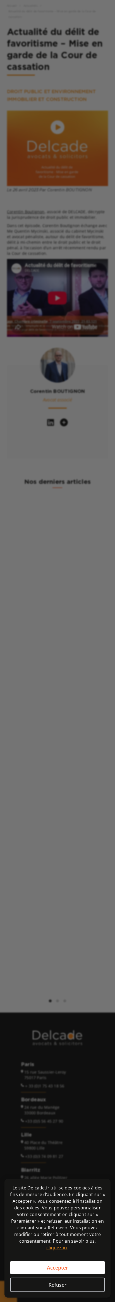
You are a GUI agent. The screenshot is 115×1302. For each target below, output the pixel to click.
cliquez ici (56, 1248)
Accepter (57, 1267)
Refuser (57, 1284)
